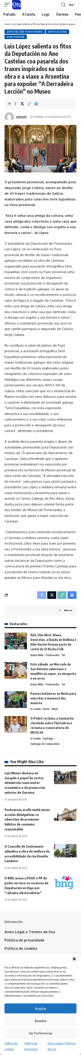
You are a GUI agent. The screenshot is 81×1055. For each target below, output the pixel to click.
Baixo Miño (37, 655)
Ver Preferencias (40, 1033)
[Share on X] (22, 103)
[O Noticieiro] (16, 4)
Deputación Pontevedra (25, 31)
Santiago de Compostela (44, 743)
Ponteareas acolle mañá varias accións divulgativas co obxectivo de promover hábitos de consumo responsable (27, 819)
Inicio (7, 24)
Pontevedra (16, 37)
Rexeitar (41, 1021)
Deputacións (57, 31)
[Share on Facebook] (15, 103)
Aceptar (40, 1009)
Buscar (68, 610)
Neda (55, 709)
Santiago (48, 738)
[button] (74, 959)
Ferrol (46, 709)
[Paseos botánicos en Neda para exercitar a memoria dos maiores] (15, 699)
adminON (21, 116)
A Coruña (35, 709)
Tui (63, 655)
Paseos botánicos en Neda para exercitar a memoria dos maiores (53, 698)
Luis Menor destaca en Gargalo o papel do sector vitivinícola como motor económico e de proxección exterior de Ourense (24, 782)
